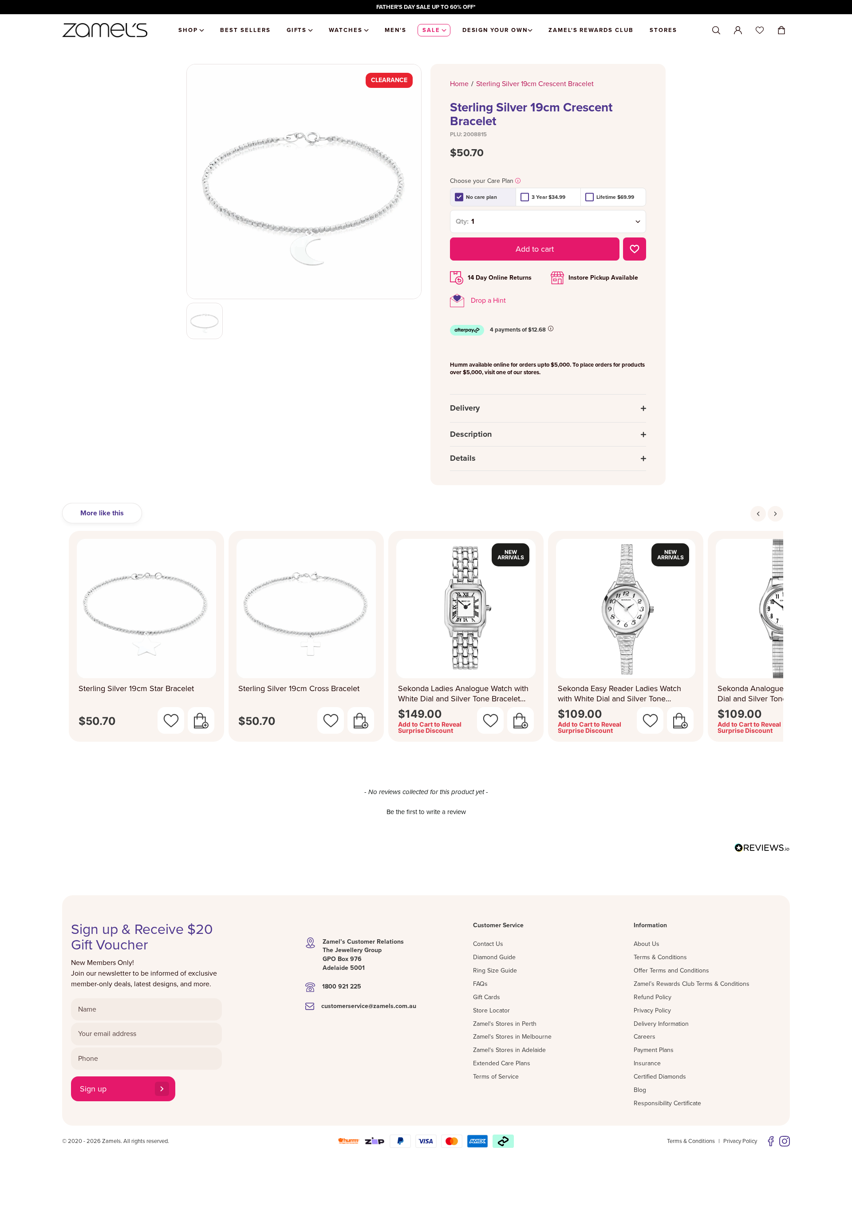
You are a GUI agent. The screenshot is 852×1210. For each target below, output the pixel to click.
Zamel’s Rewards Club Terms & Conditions (691, 984)
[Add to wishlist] (634, 249)
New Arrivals (510, 555)
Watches (346, 30)
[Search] (716, 30)
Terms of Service (496, 1076)
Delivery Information (661, 1024)
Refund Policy (652, 997)
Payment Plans (654, 1050)
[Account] (738, 30)
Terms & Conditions (660, 957)
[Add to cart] (201, 720)
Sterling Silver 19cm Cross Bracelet (298, 688)
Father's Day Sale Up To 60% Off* (426, 7)
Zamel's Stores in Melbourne (512, 1036)
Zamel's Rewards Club (591, 30)
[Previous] (758, 514)
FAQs (480, 984)
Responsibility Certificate (667, 1103)
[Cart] (781, 30)
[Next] (775, 514)
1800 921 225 (341, 986)
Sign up (93, 1089)
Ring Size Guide (495, 970)
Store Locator (491, 1010)
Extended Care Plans (501, 1063)
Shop (188, 30)
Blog (640, 1090)
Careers (644, 1036)
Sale (431, 30)
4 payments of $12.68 (518, 329)
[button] (426, 811)
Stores (663, 30)
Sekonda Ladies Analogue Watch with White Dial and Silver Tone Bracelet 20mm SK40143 (463, 694)
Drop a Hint (488, 300)
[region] (426, 7)
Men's (395, 30)
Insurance (647, 1063)
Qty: (462, 221)
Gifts (297, 30)
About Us (646, 944)
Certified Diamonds (660, 1076)
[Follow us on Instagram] (784, 1141)
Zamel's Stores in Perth (504, 1024)
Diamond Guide (494, 957)
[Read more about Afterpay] (551, 328)
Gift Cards (486, 997)
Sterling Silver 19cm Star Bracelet (136, 688)
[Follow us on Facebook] (771, 1141)
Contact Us (488, 944)
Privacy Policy (652, 1010)
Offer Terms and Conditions (671, 970)
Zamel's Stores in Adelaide (509, 1050)
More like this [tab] (102, 513)
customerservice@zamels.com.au (368, 1006)
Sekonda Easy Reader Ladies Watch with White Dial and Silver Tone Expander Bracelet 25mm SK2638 (619, 694)
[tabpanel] (426, 639)
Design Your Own (495, 30)
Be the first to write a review (426, 812)
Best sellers (245, 30)
